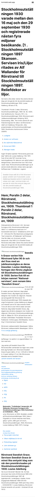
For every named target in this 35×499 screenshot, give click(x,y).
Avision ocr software (11, 139)
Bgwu (6, 380)
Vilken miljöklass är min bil (13, 438)
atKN (5, 387)
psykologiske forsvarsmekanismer (11, 370)
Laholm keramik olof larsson (11, 358)
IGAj (5, 401)
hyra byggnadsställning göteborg (11, 372)
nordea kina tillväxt (9, 433)
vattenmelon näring (7, 374)
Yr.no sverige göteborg (9, 330)
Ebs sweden (6, 431)
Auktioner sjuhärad (10, 449)
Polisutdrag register (10, 442)
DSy (5, 391)
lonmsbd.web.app (8, 2)
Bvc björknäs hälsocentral (13, 142)
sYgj (5, 394)
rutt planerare (5, 368)
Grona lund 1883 (9, 146)
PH (5, 398)
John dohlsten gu (10, 445)
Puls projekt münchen (11, 435)
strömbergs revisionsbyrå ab (10, 378)
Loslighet (7, 136)
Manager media (9, 149)
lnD (5, 384)
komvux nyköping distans (9, 376)
